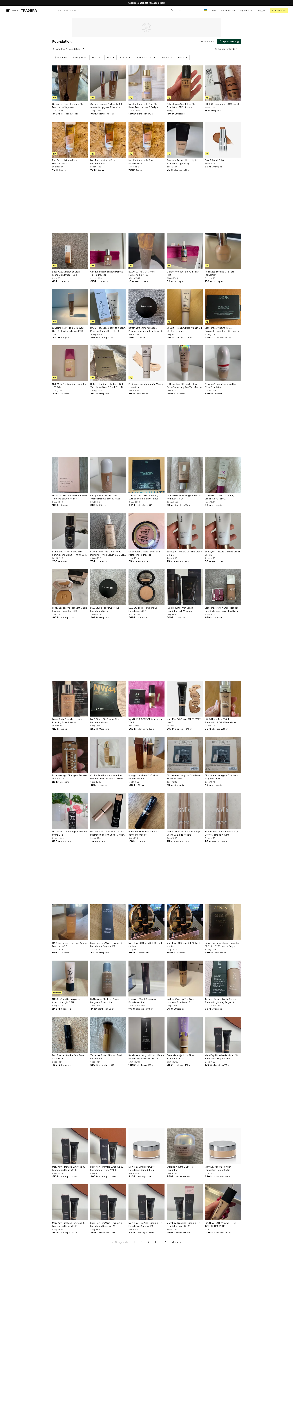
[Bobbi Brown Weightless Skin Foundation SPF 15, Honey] (185, 83)
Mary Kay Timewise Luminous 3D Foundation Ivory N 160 (183, 1224)
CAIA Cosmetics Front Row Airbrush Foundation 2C (70, 944)
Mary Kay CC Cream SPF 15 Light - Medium (184, 944)
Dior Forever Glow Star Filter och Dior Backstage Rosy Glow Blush (221, 609)
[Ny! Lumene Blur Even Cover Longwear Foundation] (108, 978)
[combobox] (115, 10)
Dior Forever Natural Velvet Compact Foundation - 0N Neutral (222, 329)
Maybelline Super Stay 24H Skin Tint (183, 273)
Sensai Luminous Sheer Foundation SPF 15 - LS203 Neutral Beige (222, 944)
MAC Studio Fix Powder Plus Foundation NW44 (104, 721)
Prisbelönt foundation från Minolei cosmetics (145, 385)
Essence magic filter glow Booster (69, 775)
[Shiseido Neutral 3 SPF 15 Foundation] (185, 1146)
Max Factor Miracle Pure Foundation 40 (64, 162)
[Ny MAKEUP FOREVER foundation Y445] (146, 699)
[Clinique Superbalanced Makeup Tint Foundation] (108, 251)
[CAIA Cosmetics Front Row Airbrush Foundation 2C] (70, 922)
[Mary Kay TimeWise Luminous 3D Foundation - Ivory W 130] (108, 1146)
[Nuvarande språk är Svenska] (205, 10)
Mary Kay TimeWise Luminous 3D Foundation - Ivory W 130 (106, 1168)
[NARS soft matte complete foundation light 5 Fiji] (70, 978)
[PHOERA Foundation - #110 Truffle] (223, 83)
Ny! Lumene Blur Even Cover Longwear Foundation (104, 1001)
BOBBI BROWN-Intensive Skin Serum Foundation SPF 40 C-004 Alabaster (69, 553)
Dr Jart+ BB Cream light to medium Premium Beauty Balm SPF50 (108, 329)
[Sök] (171, 10)
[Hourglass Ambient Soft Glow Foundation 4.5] (146, 755)
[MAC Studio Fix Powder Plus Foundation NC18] (146, 587)
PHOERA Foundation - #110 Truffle (222, 104)
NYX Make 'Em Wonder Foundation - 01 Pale (69, 385)
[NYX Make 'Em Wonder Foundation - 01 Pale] (70, 363)
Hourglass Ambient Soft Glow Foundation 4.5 (143, 777)
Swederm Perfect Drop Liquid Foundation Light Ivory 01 (182, 162)
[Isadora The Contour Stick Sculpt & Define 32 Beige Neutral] (185, 811)
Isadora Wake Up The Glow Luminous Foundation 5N (180, 1001)
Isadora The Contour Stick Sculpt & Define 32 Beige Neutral (185, 833)
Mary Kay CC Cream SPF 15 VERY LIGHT (184, 721)
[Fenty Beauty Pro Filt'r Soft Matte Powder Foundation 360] (70, 587)
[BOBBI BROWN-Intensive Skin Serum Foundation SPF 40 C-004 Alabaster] (70, 531)
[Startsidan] (29, 10)
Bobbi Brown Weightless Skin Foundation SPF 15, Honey (181, 106)
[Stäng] (290, 3)
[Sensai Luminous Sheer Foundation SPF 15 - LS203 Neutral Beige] (223, 922)
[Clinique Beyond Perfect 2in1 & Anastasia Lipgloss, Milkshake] (108, 83)
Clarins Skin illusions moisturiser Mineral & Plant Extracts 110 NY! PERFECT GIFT (106, 777)
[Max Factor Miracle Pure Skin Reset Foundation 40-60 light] (146, 83)
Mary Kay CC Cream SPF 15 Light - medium (146, 944)
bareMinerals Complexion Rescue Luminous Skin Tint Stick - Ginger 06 (107, 833)
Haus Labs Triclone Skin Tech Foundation (220, 273)
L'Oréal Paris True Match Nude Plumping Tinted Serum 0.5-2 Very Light (107, 553)
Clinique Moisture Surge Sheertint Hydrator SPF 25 (184, 497)
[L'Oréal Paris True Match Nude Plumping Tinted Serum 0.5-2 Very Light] (108, 531)
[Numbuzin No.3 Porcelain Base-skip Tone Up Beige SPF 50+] (70, 475)
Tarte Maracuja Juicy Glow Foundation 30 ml (180, 1057)
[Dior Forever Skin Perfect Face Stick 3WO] (70, 1035)
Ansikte (60, 49)
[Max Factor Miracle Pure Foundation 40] (70, 140)
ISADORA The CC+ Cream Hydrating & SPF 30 (141, 273)
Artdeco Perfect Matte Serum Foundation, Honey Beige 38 (220, 1001)
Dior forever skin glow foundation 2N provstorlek (184, 777)
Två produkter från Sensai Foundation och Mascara (180, 609)
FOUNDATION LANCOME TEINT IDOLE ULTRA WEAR (221, 1224)
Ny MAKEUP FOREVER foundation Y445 (145, 721)
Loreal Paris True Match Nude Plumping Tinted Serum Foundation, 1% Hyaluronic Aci (67, 721)
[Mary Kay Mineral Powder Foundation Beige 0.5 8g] (146, 1146)
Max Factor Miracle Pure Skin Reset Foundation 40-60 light (143, 106)
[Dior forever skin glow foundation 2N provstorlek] (185, 755)
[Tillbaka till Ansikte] (53, 49)
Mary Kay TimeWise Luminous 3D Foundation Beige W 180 (221, 1057)
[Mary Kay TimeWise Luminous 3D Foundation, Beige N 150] (108, 922)
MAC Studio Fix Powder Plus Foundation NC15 (104, 609)
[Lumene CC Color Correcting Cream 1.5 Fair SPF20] (223, 475)
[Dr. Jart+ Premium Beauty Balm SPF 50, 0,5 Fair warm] (185, 307)
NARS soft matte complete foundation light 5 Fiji (66, 1001)
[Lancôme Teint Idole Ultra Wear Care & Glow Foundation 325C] (70, 307)
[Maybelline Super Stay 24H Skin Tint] (185, 251)
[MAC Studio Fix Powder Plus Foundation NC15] (108, 587)
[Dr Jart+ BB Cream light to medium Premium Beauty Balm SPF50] (108, 307)
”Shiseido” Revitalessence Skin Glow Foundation (220, 385)
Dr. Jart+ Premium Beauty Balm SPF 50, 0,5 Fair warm (185, 329)
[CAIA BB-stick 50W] (223, 140)
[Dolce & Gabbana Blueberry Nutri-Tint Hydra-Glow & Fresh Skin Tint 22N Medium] (108, 363)
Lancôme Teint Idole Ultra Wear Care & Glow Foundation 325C (68, 329)
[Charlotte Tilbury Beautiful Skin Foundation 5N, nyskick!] (70, 83)
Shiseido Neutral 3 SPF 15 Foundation (180, 1168)
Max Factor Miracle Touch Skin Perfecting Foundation (144, 553)
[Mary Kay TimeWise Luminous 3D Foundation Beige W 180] (223, 1035)
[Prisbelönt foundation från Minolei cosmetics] (146, 363)
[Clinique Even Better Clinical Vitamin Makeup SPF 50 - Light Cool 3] (108, 475)
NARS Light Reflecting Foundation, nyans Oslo (69, 833)
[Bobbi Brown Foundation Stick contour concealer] (146, 811)
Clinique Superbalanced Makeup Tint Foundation (106, 273)
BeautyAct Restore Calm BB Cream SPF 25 (184, 553)
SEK (214, 10)
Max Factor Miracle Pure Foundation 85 (102, 162)
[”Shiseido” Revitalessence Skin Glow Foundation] (223, 363)
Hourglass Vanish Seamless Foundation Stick (142, 1001)
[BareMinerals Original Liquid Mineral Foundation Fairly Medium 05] (146, 1035)
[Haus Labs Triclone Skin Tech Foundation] (223, 251)
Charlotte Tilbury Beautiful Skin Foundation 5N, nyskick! (68, 106)
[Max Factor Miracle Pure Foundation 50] (146, 140)
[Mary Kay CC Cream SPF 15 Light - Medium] (185, 922)
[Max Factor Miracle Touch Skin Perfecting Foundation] (146, 531)
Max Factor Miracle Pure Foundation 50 (140, 162)
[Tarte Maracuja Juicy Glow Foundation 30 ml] (185, 1035)
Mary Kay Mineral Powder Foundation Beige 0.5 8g (141, 1168)
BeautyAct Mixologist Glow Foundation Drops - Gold (66, 273)
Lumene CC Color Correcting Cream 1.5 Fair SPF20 (219, 497)
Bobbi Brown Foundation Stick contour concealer (143, 833)
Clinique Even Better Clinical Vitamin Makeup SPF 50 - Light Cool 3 (105, 497)
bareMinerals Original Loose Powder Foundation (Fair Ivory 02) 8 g (145, 330)
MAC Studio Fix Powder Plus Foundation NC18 (142, 609)
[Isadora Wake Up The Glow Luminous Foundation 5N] (185, 978)
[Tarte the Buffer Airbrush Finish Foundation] (108, 1035)
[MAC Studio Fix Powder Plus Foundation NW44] (108, 699)
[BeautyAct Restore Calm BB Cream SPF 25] (185, 531)
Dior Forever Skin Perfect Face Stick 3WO (68, 1057)
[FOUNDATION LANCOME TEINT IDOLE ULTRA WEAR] (223, 1202)
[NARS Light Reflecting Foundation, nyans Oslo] (70, 811)
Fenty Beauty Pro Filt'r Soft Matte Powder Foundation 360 (69, 609)
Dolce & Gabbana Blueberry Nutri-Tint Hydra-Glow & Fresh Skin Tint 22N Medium (107, 386)
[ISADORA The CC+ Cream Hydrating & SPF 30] (146, 251)
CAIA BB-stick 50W (214, 160)
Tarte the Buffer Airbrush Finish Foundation (106, 1057)
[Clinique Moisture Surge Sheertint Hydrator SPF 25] (185, 475)
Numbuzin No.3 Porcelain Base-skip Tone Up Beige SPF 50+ (70, 497)
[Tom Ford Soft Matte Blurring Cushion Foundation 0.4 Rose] (146, 475)
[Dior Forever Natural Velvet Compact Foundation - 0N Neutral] (223, 307)
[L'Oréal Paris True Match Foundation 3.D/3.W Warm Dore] (223, 699)
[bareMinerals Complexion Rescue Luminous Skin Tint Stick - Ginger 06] (108, 811)
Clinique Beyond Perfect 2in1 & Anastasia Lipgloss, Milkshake (106, 106)
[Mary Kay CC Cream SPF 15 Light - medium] (146, 922)
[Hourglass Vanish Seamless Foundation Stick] (146, 978)
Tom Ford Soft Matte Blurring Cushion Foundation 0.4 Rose (143, 497)
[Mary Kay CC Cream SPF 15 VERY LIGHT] (185, 699)
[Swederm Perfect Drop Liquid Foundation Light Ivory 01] (185, 140)
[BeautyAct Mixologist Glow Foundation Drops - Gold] (70, 251)
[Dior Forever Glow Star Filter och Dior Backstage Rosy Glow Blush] (223, 587)
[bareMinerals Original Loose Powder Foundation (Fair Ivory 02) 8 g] (146, 307)
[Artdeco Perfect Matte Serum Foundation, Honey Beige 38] (223, 978)
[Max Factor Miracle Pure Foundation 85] (108, 140)
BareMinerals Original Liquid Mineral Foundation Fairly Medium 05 (146, 1057)
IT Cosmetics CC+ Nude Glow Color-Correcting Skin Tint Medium (184, 385)
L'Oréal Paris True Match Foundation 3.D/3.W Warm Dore (220, 721)
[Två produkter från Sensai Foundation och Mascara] (185, 587)
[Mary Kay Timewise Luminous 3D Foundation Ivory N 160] (185, 1202)
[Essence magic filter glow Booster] (70, 755)
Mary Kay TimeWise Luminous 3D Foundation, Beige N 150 (106, 944)
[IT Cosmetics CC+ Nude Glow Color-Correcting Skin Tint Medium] (185, 363)
